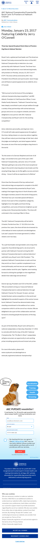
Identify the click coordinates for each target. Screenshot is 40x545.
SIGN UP (20, 451)
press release (7, 27)
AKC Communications (10, 20)
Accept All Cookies (20, 530)
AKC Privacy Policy (34, 457)
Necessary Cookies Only (20, 536)
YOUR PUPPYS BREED (11, 424)
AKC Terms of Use (18, 441)
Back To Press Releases (10, 9)
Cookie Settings (20, 541)
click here (25, 454)
